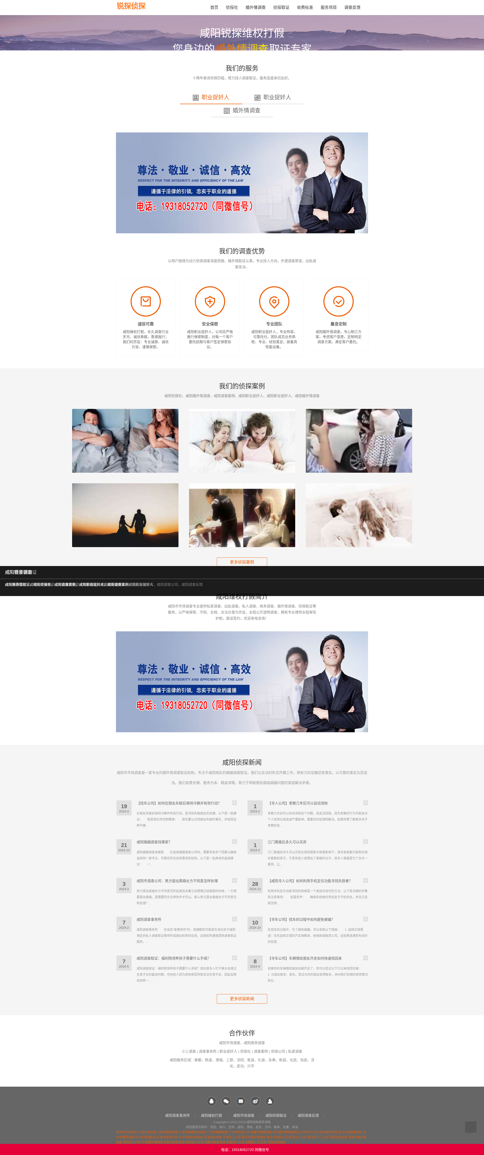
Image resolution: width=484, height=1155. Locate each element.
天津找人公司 (232, 1137)
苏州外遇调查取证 (147, 1137)
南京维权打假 (169, 1137)
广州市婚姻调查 (217, 1132)
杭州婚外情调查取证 (286, 1132)
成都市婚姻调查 (261, 1132)
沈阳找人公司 (195, 1142)
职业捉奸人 (215, 97)
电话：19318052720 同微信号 (245, 1150)
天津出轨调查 (213, 1137)
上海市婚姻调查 (167, 1132)
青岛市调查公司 (277, 1137)
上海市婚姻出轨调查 (192, 1132)
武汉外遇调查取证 (350, 1132)
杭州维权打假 (328, 1132)
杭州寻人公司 (309, 1132)
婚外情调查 (246, 110)
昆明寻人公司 (132, 1142)
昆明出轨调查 (338, 1137)
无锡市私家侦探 (215, 1142)
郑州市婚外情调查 (253, 1137)
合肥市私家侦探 (174, 1142)
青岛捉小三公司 (317, 1137)
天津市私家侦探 (126, 1132)
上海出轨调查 (147, 1132)
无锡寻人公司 (235, 1142)
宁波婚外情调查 (152, 1142)
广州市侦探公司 (239, 1132)
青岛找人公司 (297, 1137)
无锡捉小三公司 (255, 1142)
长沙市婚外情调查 (191, 1137)
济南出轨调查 (276, 1142)
